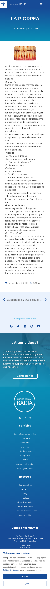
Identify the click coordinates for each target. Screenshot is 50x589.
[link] (3, 4)
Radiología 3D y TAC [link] (25, 469)
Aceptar (25, 576)
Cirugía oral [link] (25, 456)
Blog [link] (25, 28)
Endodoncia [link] (25, 438)
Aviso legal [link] (25, 498)
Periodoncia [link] (25, 443)
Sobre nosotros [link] (25, 485)
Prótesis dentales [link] (25, 451)
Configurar (25, 583)
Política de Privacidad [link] (25, 502)
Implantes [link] (25, 447)
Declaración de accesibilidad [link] (25, 511)
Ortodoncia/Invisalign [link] (25, 464)
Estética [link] (25, 460)
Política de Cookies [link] (11, 570)
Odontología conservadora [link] (25, 434)
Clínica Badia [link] (16, 28)
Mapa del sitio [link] (25, 515)
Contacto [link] (25, 489)
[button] (41, 4)
